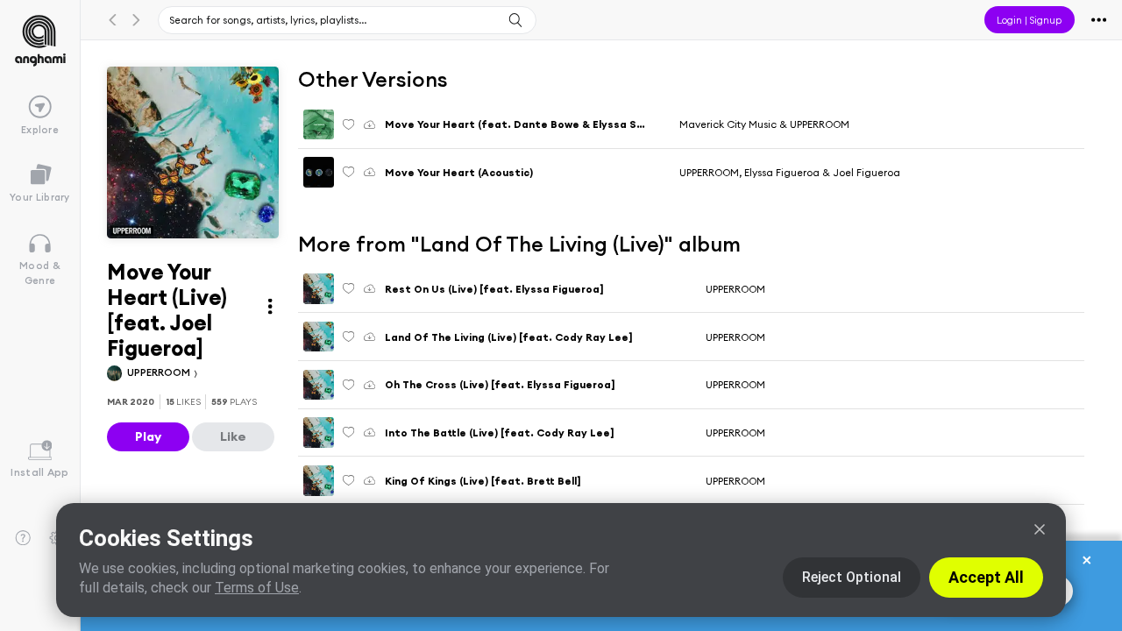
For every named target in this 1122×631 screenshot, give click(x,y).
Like (233, 436)
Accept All (986, 577)
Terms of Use (257, 587)
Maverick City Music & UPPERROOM (764, 124)
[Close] (1039, 529)
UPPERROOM (160, 372)
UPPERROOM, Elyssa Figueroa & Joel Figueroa (789, 172)
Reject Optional (851, 577)
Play (148, 436)
